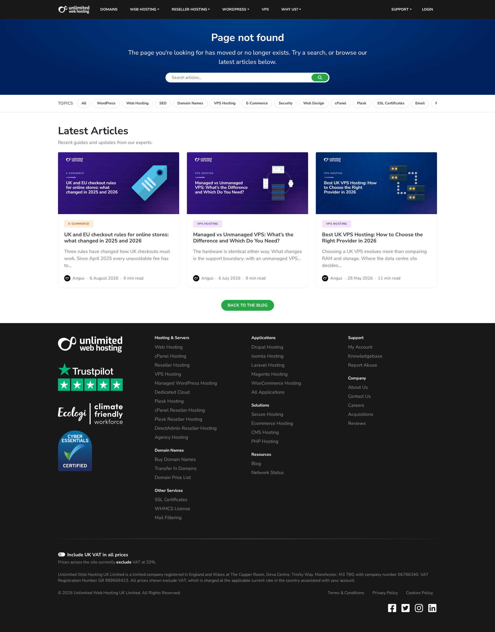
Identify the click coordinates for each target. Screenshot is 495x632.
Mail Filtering (168, 518)
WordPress (106, 103)
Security (285, 103)
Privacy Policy (385, 593)
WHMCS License (172, 508)
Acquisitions (360, 414)
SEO (163, 103)
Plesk (361, 103)
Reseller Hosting (172, 365)
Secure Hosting (267, 414)
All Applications (268, 392)
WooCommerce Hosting (276, 383)
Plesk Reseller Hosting (178, 419)
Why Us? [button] (289, 9)
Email (420, 103)
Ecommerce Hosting (272, 423)
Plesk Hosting (169, 401)
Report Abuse (362, 365)
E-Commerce (257, 103)
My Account (360, 347)
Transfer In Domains (176, 468)
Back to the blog (248, 305)
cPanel (340, 103)
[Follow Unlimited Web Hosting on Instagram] (419, 607)
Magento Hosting (269, 374)
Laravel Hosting (268, 365)
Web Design (313, 103)
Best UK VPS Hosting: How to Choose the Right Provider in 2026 (372, 237)
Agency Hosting (171, 437)
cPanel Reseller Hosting (180, 410)
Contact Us (359, 396)
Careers (356, 405)
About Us (358, 387)
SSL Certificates (391, 103)
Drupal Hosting (267, 347)
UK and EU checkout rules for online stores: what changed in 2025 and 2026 (116, 237)
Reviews (357, 423)
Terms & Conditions (346, 593)
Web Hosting (137, 103)
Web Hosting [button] (143, 9)
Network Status (267, 472)
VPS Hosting (224, 103)
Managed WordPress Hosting (186, 383)
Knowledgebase (365, 356)
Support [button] (400, 9)
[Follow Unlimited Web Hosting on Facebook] (393, 607)
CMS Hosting (265, 432)
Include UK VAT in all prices (97, 555)
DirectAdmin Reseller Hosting (186, 428)
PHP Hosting (264, 441)
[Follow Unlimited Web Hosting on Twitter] (405, 607)
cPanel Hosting (170, 356)
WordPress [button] (234, 9)
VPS (265, 9)
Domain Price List (173, 477)
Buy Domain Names (175, 459)
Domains (109, 9)
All (83, 103)
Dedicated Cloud (172, 392)
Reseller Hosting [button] (189, 9)
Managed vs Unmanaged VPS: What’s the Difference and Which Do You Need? (243, 237)
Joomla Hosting (267, 356)
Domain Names (190, 103)
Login (427, 9)
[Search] (319, 77)
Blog (256, 463)
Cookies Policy (419, 593)
